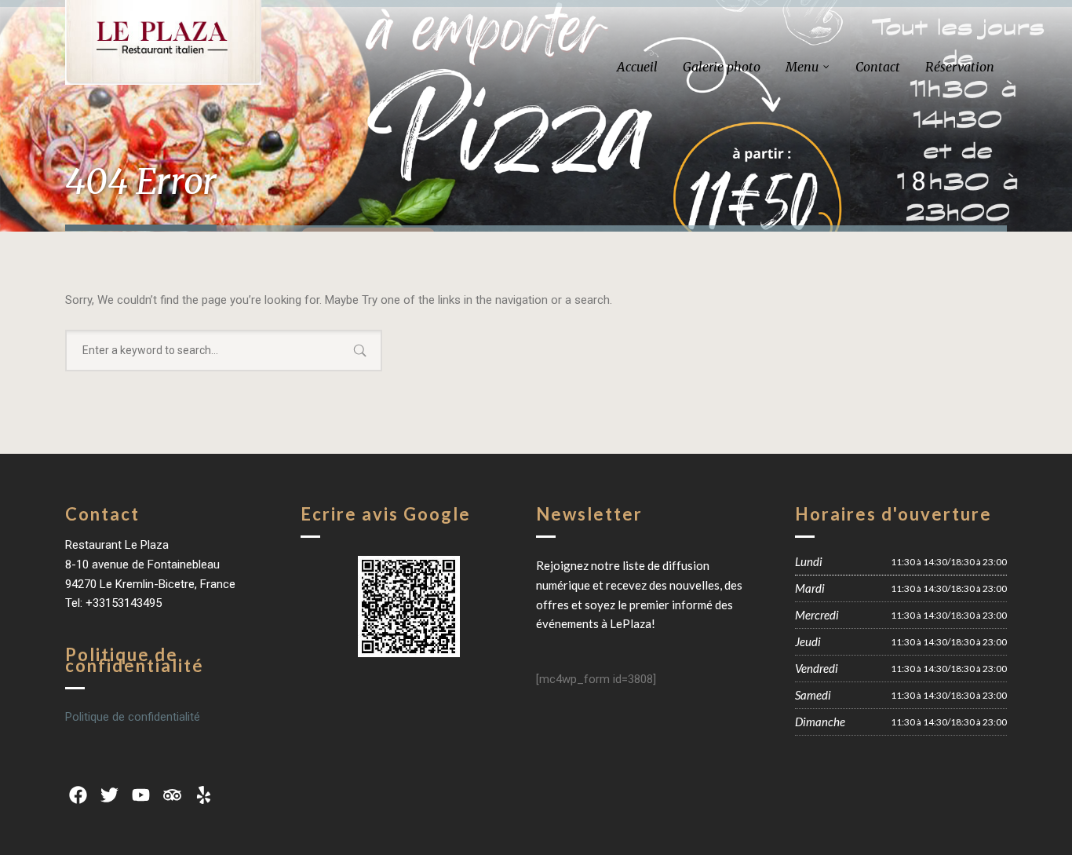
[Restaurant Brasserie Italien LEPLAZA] (163, 42)
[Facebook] (77, 795)
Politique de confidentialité (132, 717)
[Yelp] (204, 795)
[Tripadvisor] (172, 795)
